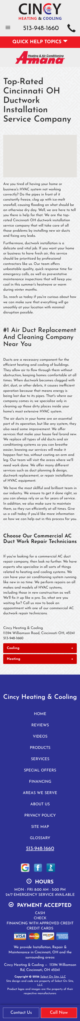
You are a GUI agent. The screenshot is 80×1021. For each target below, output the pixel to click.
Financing (40, 782)
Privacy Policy (40, 815)
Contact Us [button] (21, 1013)
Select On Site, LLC (53, 976)
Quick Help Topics (37, 42)
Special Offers (40, 770)
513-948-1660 (40, 848)
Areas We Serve (40, 793)
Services (40, 759)
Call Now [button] (59, 1013)
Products (40, 748)
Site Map (40, 827)
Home (40, 714)
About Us (40, 804)
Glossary (40, 838)
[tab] (40, 648)
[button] (40, 648)
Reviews (40, 725)
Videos (40, 736)
